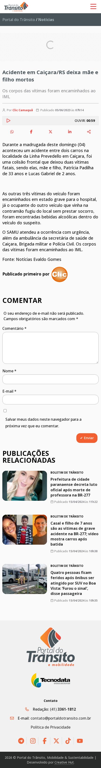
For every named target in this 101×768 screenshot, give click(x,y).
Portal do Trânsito (18, 19)
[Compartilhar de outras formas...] (89, 132)
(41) (63, 709)
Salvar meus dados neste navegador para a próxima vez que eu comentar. (43, 423)
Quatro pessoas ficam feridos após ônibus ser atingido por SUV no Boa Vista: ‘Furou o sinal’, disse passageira (73, 583)
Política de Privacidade (50, 727)
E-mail (9, 391)
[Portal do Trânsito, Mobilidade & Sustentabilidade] (51, 647)
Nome (9, 370)
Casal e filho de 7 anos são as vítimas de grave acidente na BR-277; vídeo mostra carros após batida (74, 534)
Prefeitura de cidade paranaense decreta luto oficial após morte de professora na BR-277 (73, 486)
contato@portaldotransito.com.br (61, 718)
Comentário (14, 328)
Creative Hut (64, 762)
